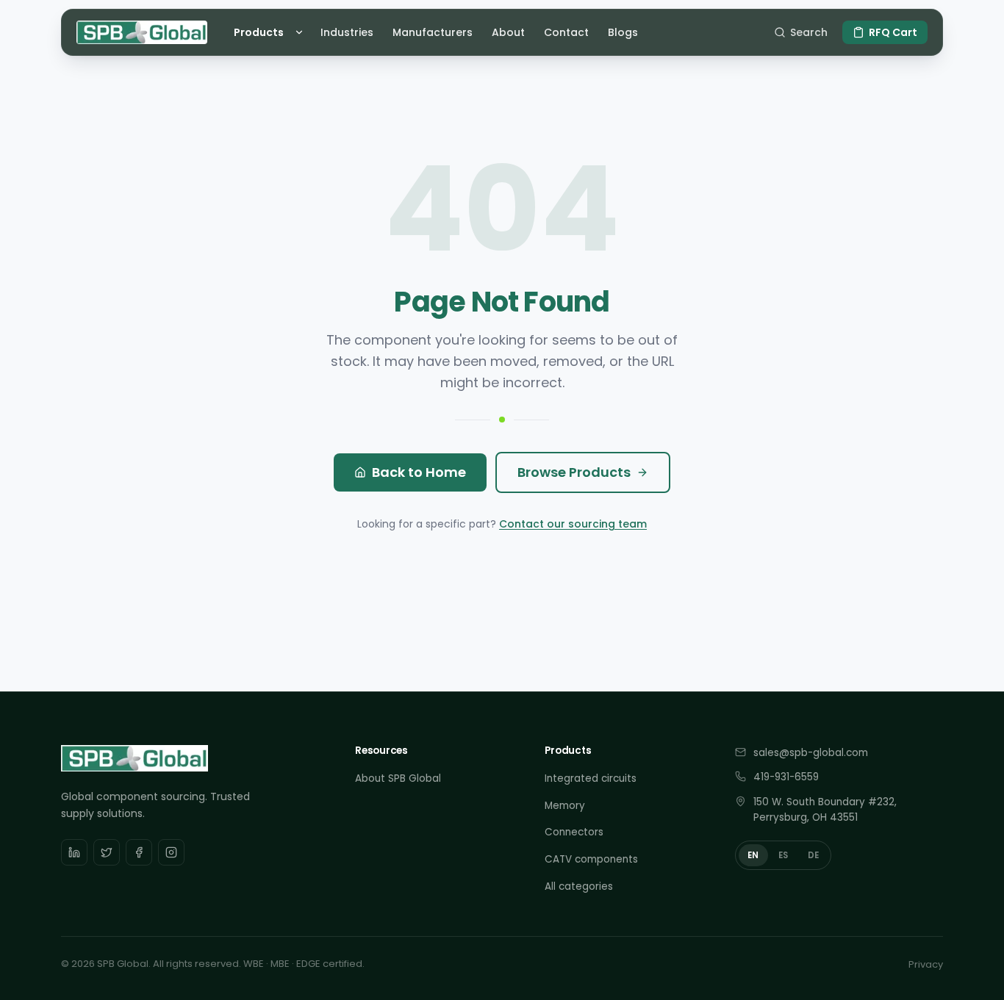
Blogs (623, 32)
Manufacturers (432, 32)
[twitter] (106, 852)
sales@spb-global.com (810, 753)
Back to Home (419, 472)
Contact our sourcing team (573, 524)
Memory (565, 806)
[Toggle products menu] (301, 32)
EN (753, 855)
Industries (346, 32)
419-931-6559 (786, 777)
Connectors (574, 832)
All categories (579, 886)
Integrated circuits (591, 778)
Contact (566, 32)
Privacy (925, 964)
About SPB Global (398, 778)
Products (259, 32)
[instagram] (171, 852)
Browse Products (574, 472)
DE (814, 855)
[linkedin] (74, 852)
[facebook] (139, 852)
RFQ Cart (893, 32)
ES (783, 855)
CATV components (591, 859)
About (508, 32)
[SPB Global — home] (141, 32)
